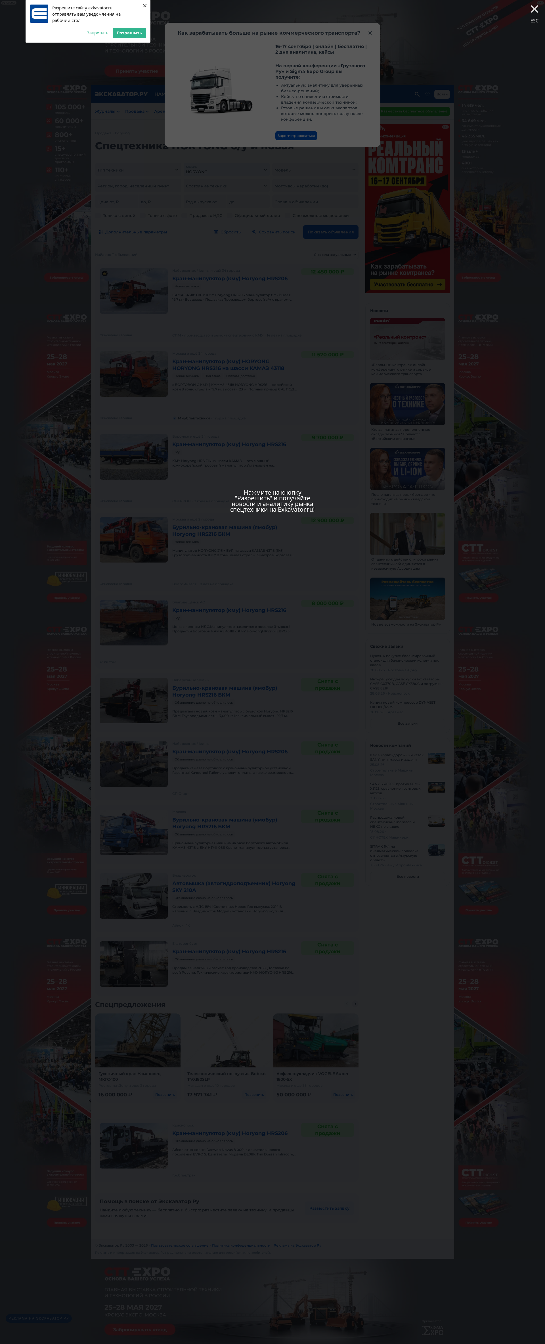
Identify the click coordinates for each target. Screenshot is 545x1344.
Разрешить (129, 32)
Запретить (97, 32)
